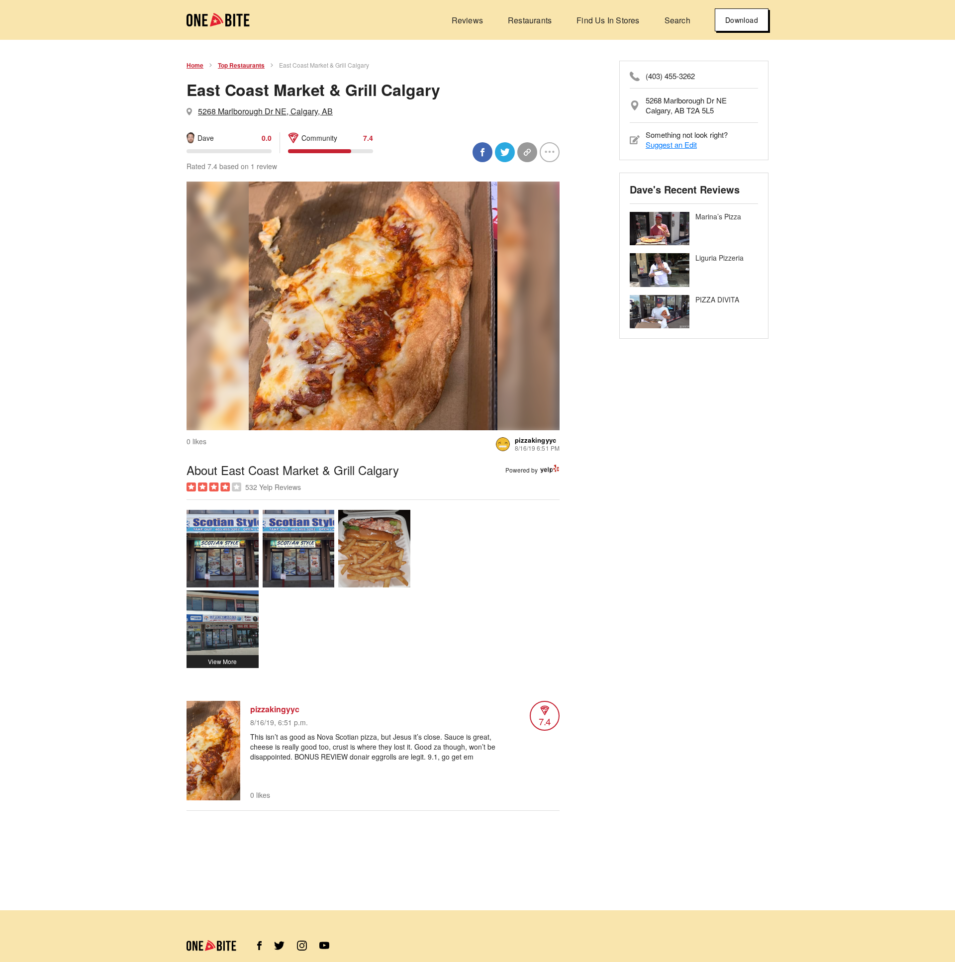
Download (741, 20)
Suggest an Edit (671, 144)
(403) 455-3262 (670, 76)
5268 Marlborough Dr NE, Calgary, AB (265, 111)
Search (677, 20)
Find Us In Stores (607, 20)
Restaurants (530, 20)
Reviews (467, 20)
